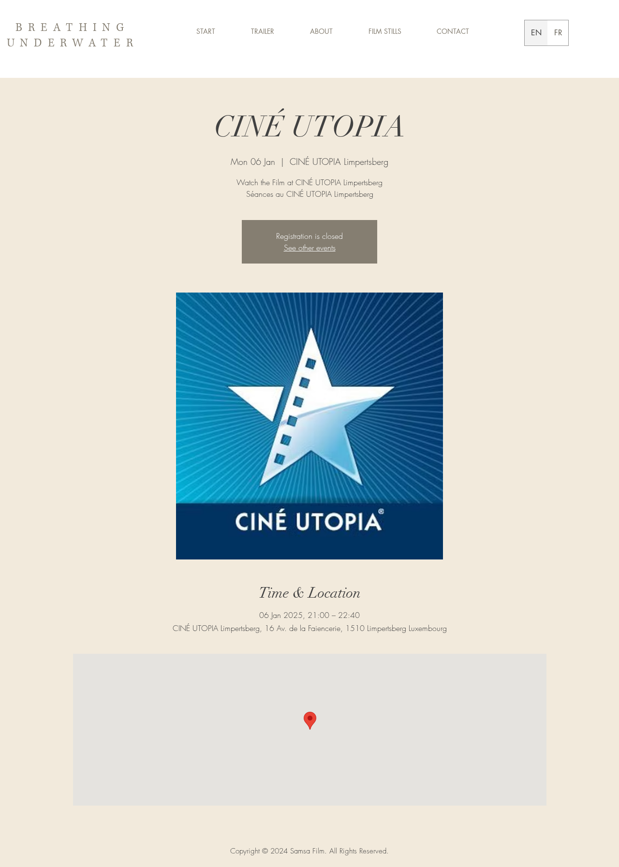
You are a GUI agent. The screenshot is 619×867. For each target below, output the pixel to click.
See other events (310, 247)
